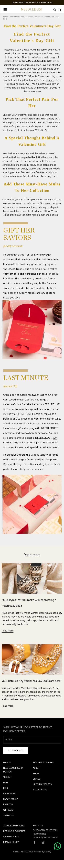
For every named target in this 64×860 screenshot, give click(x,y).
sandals (50, 80)
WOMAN (7, 777)
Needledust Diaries (19, 17)
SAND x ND (8, 815)
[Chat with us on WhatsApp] (57, 846)
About (36, 768)
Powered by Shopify (42, 852)
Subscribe (15, 750)
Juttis (55, 454)
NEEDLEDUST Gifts (42, 784)
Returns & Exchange (14, 831)
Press (36, 773)
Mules (5, 215)
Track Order (39, 790)
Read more (7, 630)
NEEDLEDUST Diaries (43, 762)
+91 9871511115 (39, 834)
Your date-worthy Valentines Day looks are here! (31, 680)
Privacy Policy (11, 842)
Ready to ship (10, 799)
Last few (8, 804)
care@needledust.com (45, 830)
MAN (5, 783)
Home (6, 17)
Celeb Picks (9, 793)
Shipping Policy (11, 836)
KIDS (5, 788)
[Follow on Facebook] (34, 842)
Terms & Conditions (13, 826)
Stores (36, 779)
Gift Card (8, 810)
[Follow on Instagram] (43, 842)
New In (7, 762)
